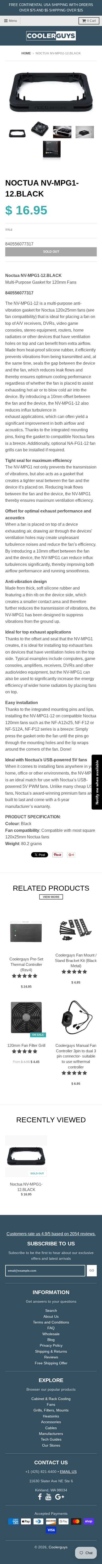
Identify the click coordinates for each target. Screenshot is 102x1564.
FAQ (51, 1328)
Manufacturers (51, 1434)
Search (51, 1310)
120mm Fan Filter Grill (26, 1045)
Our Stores (51, 1445)
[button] (25, 976)
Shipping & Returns (51, 1351)
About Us (51, 1316)
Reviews (51, 1357)
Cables (51, 1428)
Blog (51, 1340)
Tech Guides (51, 1439)
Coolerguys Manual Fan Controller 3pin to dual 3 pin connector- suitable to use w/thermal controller (75, 1056)
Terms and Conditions (51, 1322)
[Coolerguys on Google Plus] (59, 1497)
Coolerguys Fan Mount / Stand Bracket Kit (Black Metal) (76, 960)
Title (9, 229)
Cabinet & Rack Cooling (51, 1399)
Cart (91, 21)
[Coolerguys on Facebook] (40, 1497)
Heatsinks (51, 1416)
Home (26, 53)
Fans (51, 1404)
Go (91, 1270)
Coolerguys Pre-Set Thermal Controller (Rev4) (26, 964)
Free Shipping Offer (51, 1363)
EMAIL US (68, 1472)
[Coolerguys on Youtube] (49, 1497)
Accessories (51, 1422)
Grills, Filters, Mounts (51, 1410)
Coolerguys (58, 1547)
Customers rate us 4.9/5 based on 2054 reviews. (51, 1234)
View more (51, 896)
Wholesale (51, 1334)
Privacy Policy (51, 1345)
